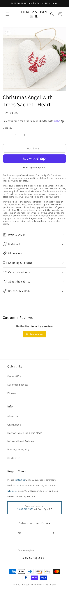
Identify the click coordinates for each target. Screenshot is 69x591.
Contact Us (13, 458)
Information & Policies (20, 441)
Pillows (11, 393)
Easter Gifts (14, 376)
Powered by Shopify (46, 584)
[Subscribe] (53, 533)
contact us (20, 479)
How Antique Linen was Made (24, 433)
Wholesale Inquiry (18, 449)
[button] (7, 14)
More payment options (34, 167)
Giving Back (14, 424)
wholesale (12, 490)
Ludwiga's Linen (28, 584)
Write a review (34, 334)
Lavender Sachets (17, 384)
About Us (12, 416)
